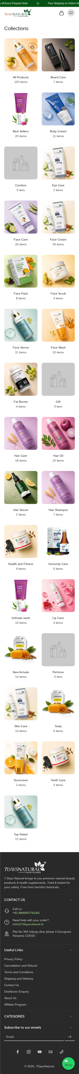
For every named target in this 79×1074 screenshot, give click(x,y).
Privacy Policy (13, 959)
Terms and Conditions (18, 972)
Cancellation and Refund (20, 965)
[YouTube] (39, 1051)
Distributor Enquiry (16, 991)
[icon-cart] (61, 13)
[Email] (50, 1051)
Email (10, 1036)
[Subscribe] (70, 1037)
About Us (10, 997)
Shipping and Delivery (18, 978)
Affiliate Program (15, 1004)
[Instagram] (28, 1051)
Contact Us (11, 985)
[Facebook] (17, 1051)
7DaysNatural (45, 1066)
